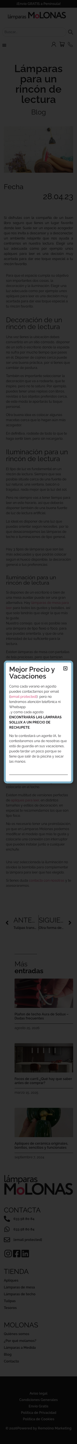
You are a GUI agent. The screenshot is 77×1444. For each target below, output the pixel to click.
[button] (65, 668)
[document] (38, 722)
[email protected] (23, 697)
